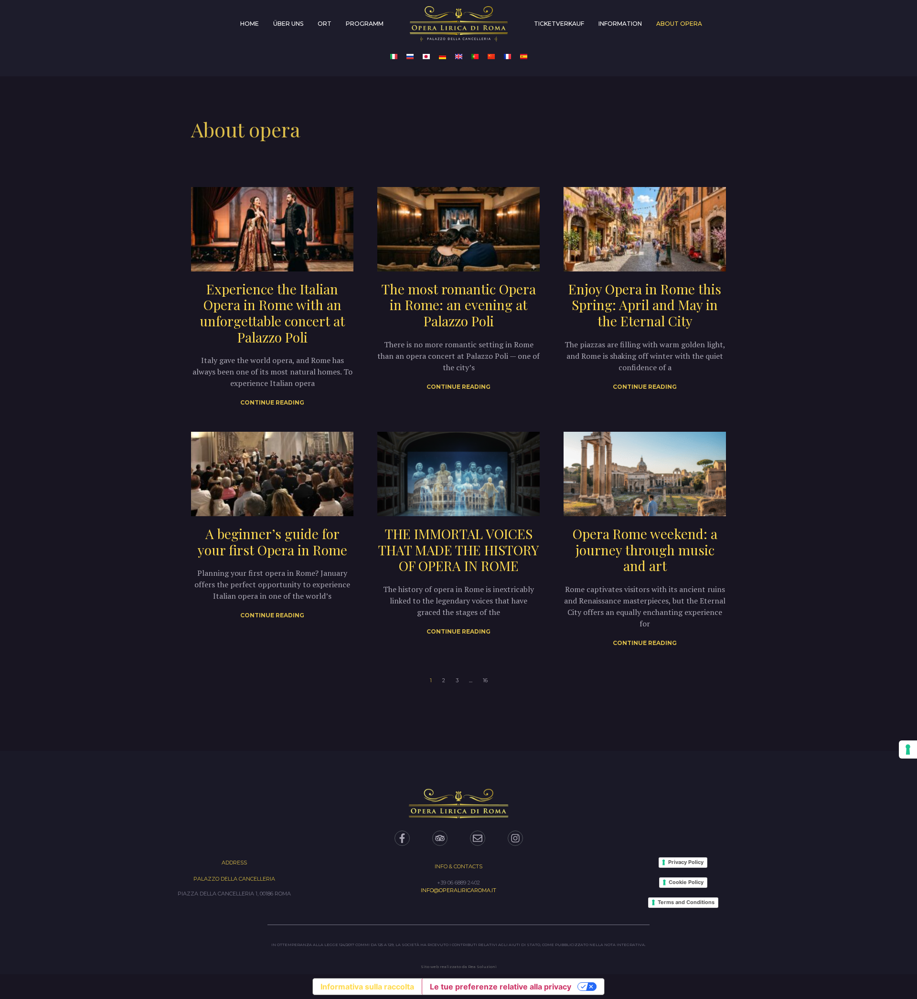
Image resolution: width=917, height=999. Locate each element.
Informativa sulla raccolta (367, 986)
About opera (679, 23)
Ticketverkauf (559, 23)
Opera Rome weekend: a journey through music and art (645, 549)
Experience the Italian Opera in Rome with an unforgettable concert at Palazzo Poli (272, 313)
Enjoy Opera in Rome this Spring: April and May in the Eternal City (644, 305)
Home (249, 23)
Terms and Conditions (686, 902)
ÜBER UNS (288, 23)
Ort (324, 23)
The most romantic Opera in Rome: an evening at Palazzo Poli (459, 305)
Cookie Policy (686, 882)
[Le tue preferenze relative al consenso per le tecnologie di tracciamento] (908, 749)
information (620, 23)
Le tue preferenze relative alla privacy (500, 986)
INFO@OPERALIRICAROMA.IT (458, 890)
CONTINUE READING (272, 402)
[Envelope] (477, 838)
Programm (365, 23)
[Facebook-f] (402, 838)
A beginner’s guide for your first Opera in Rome (272, 542)
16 (485, 680)
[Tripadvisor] (440, 838)
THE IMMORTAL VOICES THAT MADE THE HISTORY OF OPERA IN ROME (458, 549)
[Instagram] (515, 838)
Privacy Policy (686, 862)
